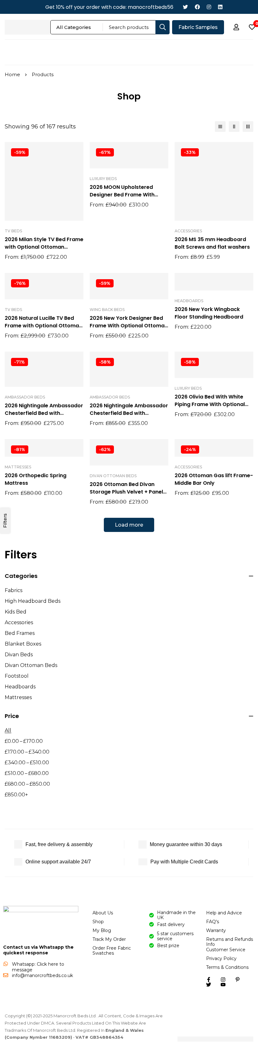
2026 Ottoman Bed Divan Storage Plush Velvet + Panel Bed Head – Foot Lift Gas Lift (126, 492)
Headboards (20, 687)
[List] (220, 126)
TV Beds (13, 231)
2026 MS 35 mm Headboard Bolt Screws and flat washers (212, 243)
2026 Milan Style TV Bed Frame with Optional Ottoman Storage (44, 247)
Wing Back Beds (107, 309)
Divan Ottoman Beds (31, 665)
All (8, 730)
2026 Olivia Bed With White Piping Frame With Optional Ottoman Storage (210, 404)
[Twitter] (185, 7)
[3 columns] (248, 126)
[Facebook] (197, 7)
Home (12, 74)
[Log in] (236, 27)
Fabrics (13, 590)
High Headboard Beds (32, 601)
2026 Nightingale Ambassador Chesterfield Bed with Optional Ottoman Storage (44, 413)
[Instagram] (209, 7)
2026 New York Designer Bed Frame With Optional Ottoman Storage (129, 325)
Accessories (19, 622)
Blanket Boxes (23, 644)
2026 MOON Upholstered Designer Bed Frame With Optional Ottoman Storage (124, 195)
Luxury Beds (103, 178)
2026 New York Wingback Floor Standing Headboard (209, 313)
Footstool (17, 676)
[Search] (162, 27)
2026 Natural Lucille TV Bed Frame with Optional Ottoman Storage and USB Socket (43, 325)
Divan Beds (19, 655)
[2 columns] (234, 126)
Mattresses (18, 697)
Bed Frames (20, 633)
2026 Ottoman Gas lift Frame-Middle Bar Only (214, 479)
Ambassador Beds (25, 397)
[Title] (223, 984)
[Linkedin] (220, 7)
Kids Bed (15, 612)
